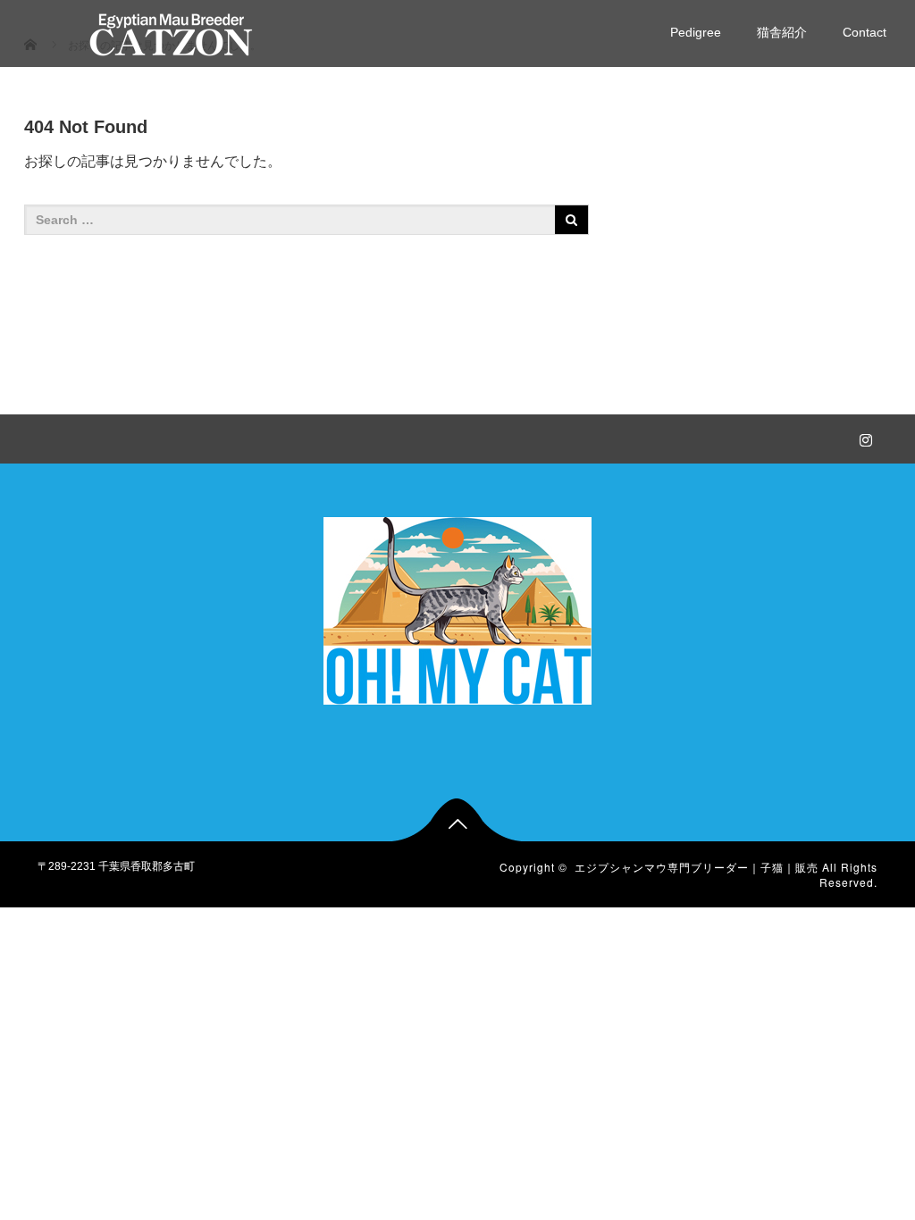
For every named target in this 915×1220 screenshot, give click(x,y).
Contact (864, 32)
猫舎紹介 (782, 32)
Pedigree (695, 32)
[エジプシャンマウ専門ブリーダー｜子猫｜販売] (171, 32)
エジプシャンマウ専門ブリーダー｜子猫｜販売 (696, 866)
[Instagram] (864, 436)
